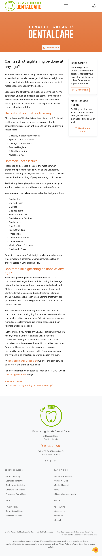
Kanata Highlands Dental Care (23, 361)
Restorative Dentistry (15, 485)
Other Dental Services (15, 490)
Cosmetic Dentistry (14, 481)
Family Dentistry (13, 476)
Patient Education (63, 485)
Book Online (52, 47)
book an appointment (15, 374)
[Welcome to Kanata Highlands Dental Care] (51, 20)
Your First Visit (61, 481)
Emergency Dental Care (16, 494)
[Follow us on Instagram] (55, 461)
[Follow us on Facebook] (50, 461)
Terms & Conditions (14, 511)
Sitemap (59, 516)
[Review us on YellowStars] (46, 461)
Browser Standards (14, 516)
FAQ (57, 490)
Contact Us (60, 511)
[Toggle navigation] (66, 6)
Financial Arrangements (65, 494)
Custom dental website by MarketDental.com (79, 535)
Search (58, 520)
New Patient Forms (84, 130)
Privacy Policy (12, 507)
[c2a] (95, 550)
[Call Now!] (94, 6)
